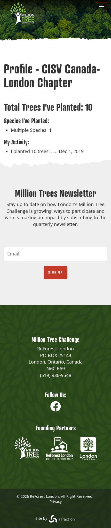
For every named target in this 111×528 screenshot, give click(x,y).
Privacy (56, 501)
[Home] (22, 13)
